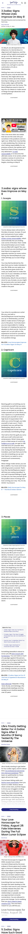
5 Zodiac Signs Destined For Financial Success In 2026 (12, 645)
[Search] (21, 2)
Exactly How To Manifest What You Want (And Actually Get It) (14, 641)
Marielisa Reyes (5, 744)
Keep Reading (14, 809)
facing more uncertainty (10, 783)
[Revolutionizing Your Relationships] (14, 2)
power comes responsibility (11, 238)
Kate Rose (4, 838)
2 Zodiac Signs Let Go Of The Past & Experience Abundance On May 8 (13, 677)
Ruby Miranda (5, 24)
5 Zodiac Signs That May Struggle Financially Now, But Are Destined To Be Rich (14, 636)
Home (2, 7)
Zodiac (8, 7)
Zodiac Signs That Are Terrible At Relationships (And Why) (14, 630)
